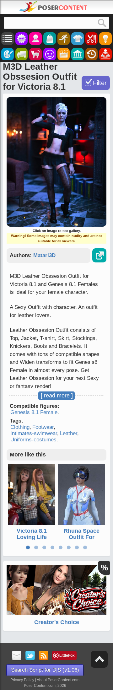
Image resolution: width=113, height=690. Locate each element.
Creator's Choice (56, 622)
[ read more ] (57, 395)
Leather (68, 433)
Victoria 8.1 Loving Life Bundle (32, 537)
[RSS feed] (44, 656)
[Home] (53, 6)
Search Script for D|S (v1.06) (45, 670)
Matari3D (44, 255)
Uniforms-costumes (33, 440)
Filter (100, 82)
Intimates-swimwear (33, 433)
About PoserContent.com (58, 680)
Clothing (20, 427)
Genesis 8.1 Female (33, 412)
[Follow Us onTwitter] (30, 656)
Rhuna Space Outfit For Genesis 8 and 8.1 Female (81, 540)
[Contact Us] (17, 656)
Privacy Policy (22, 680)
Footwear (43, 427)
